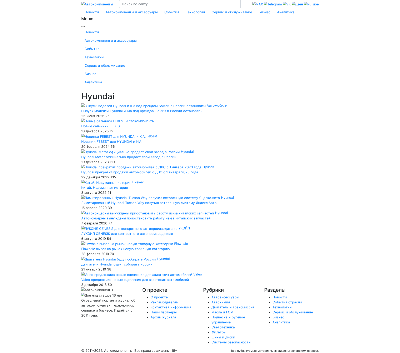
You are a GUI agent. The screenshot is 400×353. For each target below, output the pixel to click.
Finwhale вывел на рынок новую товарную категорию (125, 249)
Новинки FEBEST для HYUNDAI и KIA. (111, 141)
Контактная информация (171, 307)
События (171, 12)
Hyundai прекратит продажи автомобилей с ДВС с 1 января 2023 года (139, 172)
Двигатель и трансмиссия (233, 307)
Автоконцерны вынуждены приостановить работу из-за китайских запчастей (146, 218)
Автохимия (220, 302)
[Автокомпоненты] (97, 4)
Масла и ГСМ (222, 312)
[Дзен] (84, 324)
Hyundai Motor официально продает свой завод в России (128, 157)
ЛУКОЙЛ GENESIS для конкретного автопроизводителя (127, 234)
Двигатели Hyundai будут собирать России (116, 264)
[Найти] (243, 4)
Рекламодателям (165, 302)
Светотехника (223, 327)
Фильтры (218, 332)
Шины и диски (223, 337)
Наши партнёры (164, 312)
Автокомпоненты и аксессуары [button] (132, 12)
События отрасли (287, 302)
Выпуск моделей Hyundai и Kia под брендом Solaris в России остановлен (141, 111)
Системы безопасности (231, 342)
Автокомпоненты (140, 121)
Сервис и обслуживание (232, 12)
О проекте (159, 297)
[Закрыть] (83, 26)
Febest (152, 136)
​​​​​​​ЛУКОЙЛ (183, 228)
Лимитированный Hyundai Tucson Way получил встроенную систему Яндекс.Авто (149, 203)
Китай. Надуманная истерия (104, 187)
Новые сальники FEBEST (101, 126)
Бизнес (264, 12)
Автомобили (217, 105)
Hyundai (187, 151)
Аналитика (286, 12)
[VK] (83, 324)
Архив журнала (163, 317)
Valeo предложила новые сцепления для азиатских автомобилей (135, 280)
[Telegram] (82, 324)
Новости (92, 12)
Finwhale (181, 244)
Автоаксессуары (225, 297)
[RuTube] (81, 324)
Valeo (197, 274)
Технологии (195, 12)
